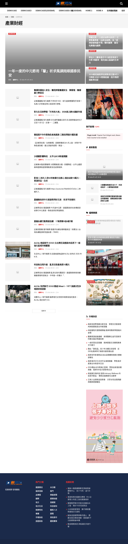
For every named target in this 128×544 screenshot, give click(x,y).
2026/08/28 (50, 96)
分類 (12, 17)
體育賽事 (53, 521)
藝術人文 (53, 510)
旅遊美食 (39, 521)
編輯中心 (15, 80)
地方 (37, 502)
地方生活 (39, 506)
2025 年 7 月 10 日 (95, 243)
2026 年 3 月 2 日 (94, 273)
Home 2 (89, 11)
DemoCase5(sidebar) (45, 11)
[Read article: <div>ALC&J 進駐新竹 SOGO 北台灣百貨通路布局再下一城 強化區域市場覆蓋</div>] (17, 251)
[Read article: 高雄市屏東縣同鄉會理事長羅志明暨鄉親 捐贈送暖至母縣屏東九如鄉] (92, 199)
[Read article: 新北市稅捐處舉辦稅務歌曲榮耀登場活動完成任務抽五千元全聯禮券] (104, 167)
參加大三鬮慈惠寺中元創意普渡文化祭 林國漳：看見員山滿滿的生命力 (104, 60)
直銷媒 (52, 502)
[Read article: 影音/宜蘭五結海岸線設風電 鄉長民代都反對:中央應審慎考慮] (104, 232)
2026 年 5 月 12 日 (95, 303)
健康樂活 (39, 487)
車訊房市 (53, 517)
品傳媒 (38, 495)
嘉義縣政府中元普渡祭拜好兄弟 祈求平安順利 (54, 199)
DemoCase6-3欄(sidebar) (70, 11)
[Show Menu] (6, 4)
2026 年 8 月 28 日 (27, 80)
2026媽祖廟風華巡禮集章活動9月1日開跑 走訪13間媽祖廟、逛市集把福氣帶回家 (104, 77)
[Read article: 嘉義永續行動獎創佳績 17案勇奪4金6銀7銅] (17, 229)
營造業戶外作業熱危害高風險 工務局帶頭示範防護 (56, 135)
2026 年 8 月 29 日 (95, 177)
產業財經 (19, 17)
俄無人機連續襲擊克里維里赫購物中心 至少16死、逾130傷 (79, 490)
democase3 (26, 11)
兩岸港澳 (39, 491)
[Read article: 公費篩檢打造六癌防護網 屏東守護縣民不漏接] (104, 262)
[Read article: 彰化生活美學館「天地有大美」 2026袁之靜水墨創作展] (17, 119)
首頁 (6, 17)
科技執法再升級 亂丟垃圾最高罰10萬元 (52, 264)
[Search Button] (121, 4)
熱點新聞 (53, 495)
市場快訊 (39, 517)
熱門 (52, 491)
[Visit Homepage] (63, 3)
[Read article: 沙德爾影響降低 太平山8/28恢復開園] (17, 164)
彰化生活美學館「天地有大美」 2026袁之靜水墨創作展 (58, 112)
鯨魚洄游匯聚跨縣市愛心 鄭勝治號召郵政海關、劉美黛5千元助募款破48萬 (79, 517)
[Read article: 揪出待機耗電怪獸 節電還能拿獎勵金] (104, 292)
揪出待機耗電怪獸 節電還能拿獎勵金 (102, 300)
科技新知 (53, 506)
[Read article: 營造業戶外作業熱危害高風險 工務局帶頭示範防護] (17, 142)
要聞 (52, 514)
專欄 (37, 514)
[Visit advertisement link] (104, 104)
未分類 (52, 487)
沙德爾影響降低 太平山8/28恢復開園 (50, 156)
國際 (37, 499)
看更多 (44, 311)
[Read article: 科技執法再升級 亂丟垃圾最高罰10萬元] (17, 272)
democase (12, 11)
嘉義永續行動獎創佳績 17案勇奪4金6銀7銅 (53, 221)
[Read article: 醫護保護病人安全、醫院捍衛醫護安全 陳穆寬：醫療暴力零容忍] (17, 98)
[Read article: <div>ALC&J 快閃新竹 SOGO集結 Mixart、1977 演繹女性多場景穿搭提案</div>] (17, 294)
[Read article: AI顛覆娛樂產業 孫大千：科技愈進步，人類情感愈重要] (92, 188)
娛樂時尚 (39, 510)
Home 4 (99, 11)
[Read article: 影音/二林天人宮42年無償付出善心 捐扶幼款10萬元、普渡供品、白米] (17, 186)
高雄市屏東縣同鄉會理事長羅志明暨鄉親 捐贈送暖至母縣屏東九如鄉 (111, 198)
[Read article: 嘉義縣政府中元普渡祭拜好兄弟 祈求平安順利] (17, 207)
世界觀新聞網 (112, 11)
